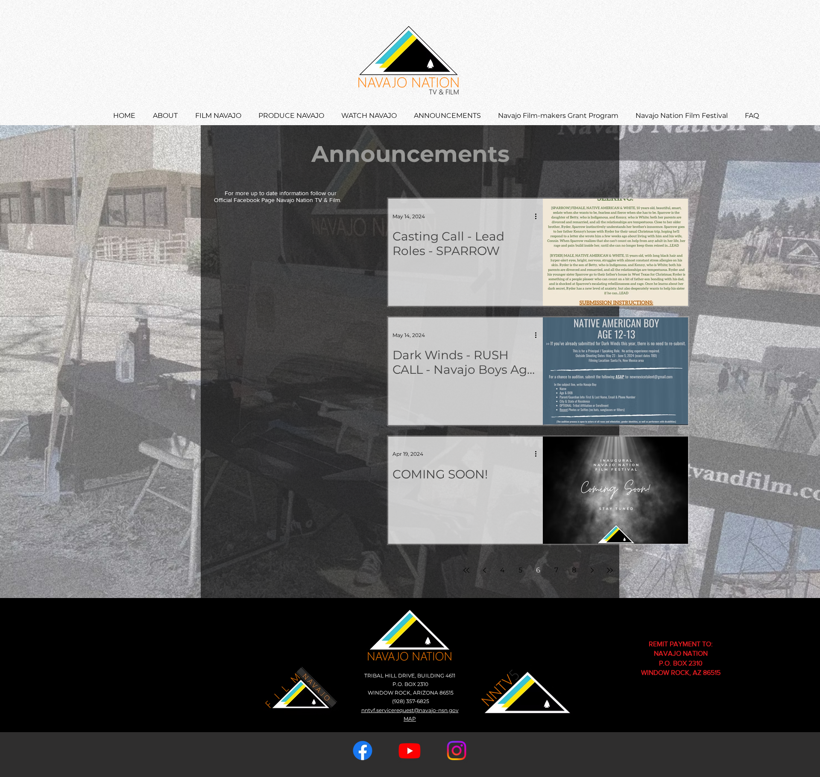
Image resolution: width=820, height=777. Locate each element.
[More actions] (538, 216)
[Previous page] (484, 570)
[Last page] (610, 570)
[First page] (466, 570)
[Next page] (592, 570)
